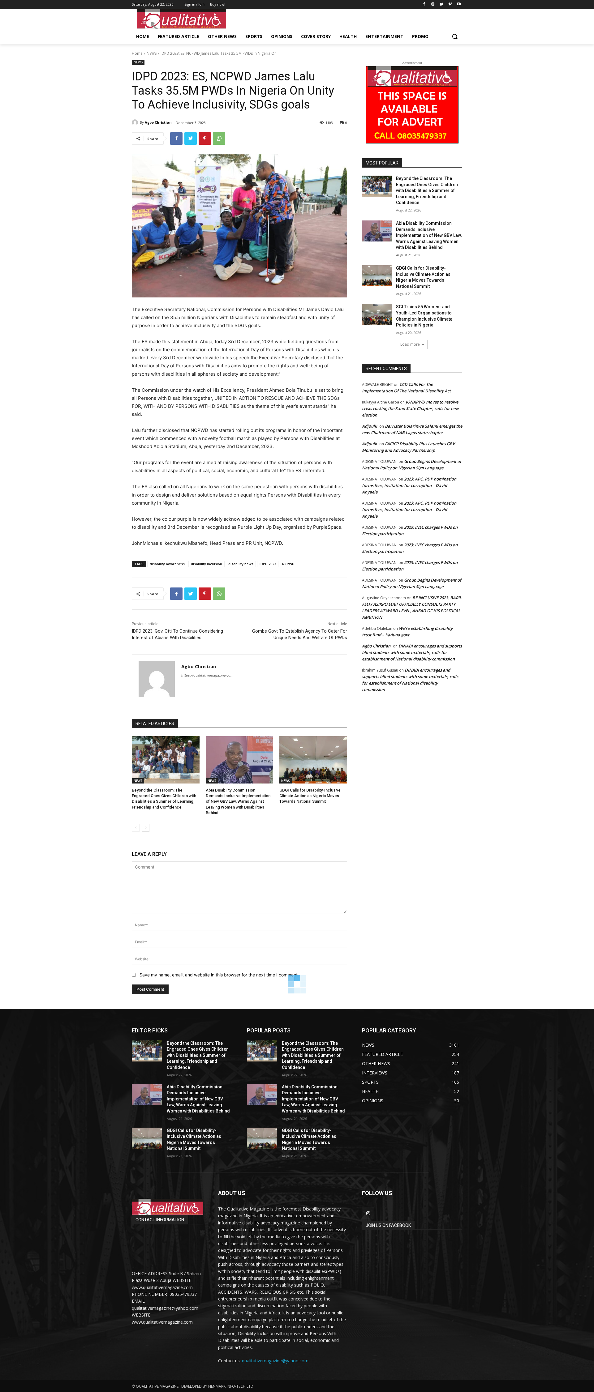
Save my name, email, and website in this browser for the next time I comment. (219, 974)
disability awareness (167, 563)
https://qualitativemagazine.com (207, 675)
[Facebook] (424, 4)
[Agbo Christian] (136, 122)
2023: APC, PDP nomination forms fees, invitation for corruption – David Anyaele (409, 485)
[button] (454, 36)
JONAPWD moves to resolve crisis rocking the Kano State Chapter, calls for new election (410, 408)
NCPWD (288, 563)
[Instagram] (433, 4)
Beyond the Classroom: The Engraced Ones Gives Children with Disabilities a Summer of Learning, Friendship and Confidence (427, 190)
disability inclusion (206, 563)
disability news (240, 563)
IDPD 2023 (268, 563)
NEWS (152, 53)
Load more (410, 344)
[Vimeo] (450, 4)
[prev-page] (136, 828)
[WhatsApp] (219, 138)
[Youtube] (458, 4)
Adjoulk (369, 426)
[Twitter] (441, 4)
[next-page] (145, 828)
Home (137, 53)
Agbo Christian (158, 122)
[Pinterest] (205, 138)
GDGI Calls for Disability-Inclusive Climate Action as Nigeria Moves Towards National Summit (310, 796)
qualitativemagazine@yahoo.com (275, 1361)
